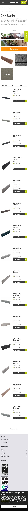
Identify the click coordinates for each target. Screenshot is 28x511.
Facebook (5, 442)
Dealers (2, 449)
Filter (21, 85)
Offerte (24, 2)
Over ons (3, 453)
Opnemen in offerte (16, 101)
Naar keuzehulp (14, 49)
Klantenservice (4, 446)
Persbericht (26, 36)
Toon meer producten (14, 429)
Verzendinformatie (5, 455)
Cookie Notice (3, 502)
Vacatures (3, 450)
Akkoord (14, 506)
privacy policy (12, 502)
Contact (3, 452)
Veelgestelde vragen (5, 456)
